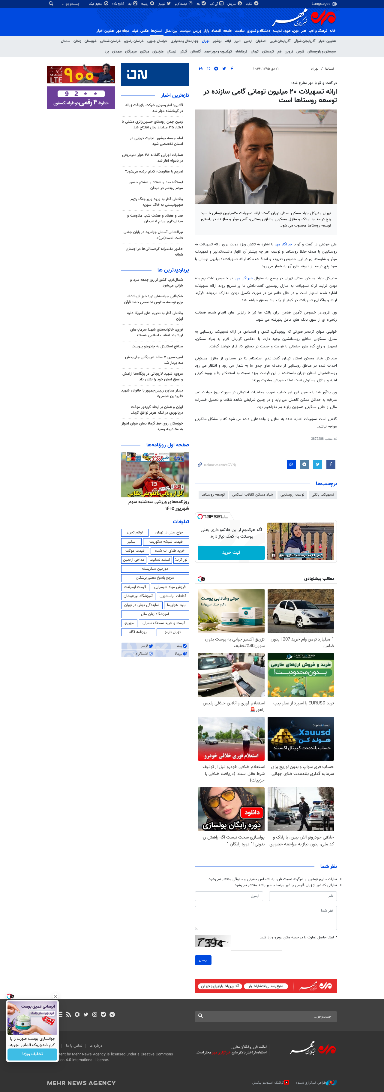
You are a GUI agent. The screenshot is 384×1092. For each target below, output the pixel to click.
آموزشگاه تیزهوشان (138, 596)
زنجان (77, 41)
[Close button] (55, 996)
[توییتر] (86, 1015)
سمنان (65, 41)
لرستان (171, 51)
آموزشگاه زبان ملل (155, 614)
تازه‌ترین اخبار (175, 96)
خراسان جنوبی (157, 41)
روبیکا (145, 4)
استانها (329, 68)
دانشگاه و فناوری (258, 31)
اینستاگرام (181, 4)
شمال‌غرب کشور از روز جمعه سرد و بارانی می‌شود (156, 283)
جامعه (227, 31)
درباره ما (96, 1046)
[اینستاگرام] (94, 1015)
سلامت (239, 31)
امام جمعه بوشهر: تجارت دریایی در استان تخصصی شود (156, 141)
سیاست (185, 31)
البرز (237, 41)
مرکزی (144, 51)
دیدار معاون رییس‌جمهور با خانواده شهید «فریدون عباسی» (152, 393)
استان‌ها (156, 31)
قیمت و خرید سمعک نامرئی (163, 623)
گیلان (183, 51)
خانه (333, 31)
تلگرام (249, 4)
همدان (117, 51)
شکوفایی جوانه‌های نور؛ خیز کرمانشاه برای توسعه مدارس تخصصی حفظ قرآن (153, 299)
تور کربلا (181, 560)
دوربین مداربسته (155, 569)
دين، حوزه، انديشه (286, 31)
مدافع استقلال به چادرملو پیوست (157, 347)
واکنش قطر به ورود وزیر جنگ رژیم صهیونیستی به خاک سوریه (156, 202)
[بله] (103, 1015)
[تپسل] (200, 517)
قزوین (289, 51)
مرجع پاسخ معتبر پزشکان (155, 578)
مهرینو (129, 623)
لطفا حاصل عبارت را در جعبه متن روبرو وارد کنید (298, 937)
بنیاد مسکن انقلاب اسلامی (252, 495)
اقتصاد (216, 31)
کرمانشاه (242, 51)
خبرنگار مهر (283, 245)
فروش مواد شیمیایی (170, 587)
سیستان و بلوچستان (322, 51)
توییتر (162, 4)
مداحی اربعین (134, 560)
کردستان (268, 51)
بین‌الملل (171, 31)
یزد (107, 51)
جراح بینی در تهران (169, 533)
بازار (206, 31)
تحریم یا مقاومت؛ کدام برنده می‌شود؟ (154, 172)
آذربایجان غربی (280, 41)
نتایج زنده (118, 4)
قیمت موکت (135, 551)
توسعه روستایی (292, 495)
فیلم (135, 31)
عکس (144, 31)
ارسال (203, 960)
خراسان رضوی (134, 41)
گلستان (195, 51)
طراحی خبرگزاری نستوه (311, 1082)
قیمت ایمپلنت (135, 587)
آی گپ (214, 4)
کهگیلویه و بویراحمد (218, 51)
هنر (303, 31)
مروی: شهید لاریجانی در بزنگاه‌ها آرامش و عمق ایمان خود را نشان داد (152, 376)
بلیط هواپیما (176, 605)
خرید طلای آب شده (169, 551)
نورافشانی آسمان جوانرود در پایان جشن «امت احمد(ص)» (153, 235)
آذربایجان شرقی (304, 41)
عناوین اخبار (327, 41)
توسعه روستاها (213, 495)
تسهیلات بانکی (323, 495)
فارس (300, 51)
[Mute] (281, 555)
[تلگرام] (112, 1015)
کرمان (255, 51)
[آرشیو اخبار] (59, 1015)
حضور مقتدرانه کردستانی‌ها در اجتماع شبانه (154, 252)
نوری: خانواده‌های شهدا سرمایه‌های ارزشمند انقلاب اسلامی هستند (156, 332)
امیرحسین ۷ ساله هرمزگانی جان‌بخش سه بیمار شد (154, 360)
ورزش (197, 31)
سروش (232, 4)
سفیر (131, 542)
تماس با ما (74, 1046)
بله (198, 4)
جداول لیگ (96, 4)
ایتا (130, 4)
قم (279, 51)
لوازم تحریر (135, 533)
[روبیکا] (77, 1015)
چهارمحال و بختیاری (185, 41)
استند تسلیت (160, 560)
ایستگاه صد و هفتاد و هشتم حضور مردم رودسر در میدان (156, 185)
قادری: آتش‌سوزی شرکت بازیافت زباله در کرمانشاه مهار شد (154, 108)
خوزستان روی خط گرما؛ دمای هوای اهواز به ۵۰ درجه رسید (152, 426)
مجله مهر (122, 31)
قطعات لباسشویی (173, 596)
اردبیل (248, 41)
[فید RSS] (68, 1015)
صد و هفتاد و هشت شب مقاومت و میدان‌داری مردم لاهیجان (155, 218)
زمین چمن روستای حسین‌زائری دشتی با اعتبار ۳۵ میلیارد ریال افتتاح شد (152, 124)
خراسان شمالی (110, 41)
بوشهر (217, 41)
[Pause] (273, 555)
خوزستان (91, 41)
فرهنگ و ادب (318, 31)
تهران (205, 41)
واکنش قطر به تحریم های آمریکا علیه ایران (155, 316)
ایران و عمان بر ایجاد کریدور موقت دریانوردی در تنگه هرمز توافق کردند (157, 410)
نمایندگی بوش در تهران (141, 605)
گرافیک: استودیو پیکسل (268, 1082)
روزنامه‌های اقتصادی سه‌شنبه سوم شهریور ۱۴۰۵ (157, 505)
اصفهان (261, 41)
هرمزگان (131, 51)
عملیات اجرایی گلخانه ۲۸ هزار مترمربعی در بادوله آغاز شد (152, 158)
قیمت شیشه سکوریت (166, 542)
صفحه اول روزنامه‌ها (167, 445)
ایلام (228, 41)
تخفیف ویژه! (32, 1054)
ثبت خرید (231, 552)
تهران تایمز (173, 632)
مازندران (158, 51)
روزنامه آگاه (138, 632)
